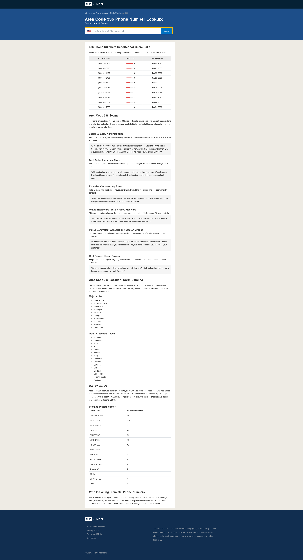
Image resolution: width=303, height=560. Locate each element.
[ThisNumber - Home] (94, 520)
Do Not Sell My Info (95, 534)
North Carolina (116, 12)
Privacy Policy (93, 530)
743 (145, 390)
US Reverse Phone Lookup (96, 12)
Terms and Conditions (96, 526)
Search (167, 31)
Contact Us (91, 538)
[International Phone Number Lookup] (94, 4)
